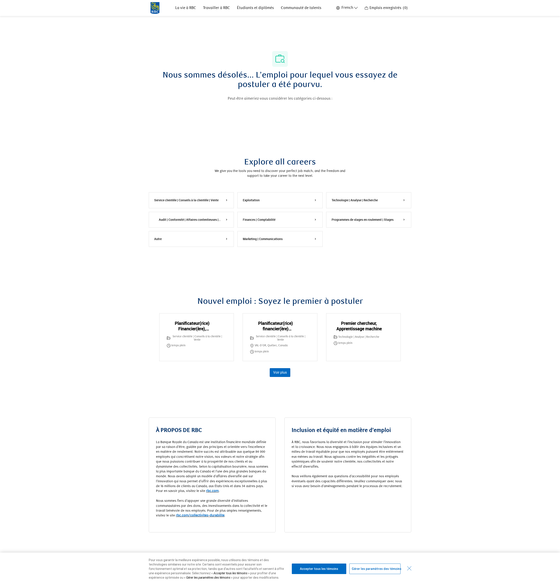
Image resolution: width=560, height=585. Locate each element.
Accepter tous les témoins (319, 569)
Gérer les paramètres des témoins (376, 569)
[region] (280, 569)
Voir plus (280, 372)
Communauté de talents (301, 8)
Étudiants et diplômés (255, 8)
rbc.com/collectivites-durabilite (200, 515)
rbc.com (212, 490)
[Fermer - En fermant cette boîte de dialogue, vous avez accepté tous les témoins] (409, 568)
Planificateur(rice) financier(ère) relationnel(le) (275, 325)
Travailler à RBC (216, 8)
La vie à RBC (185, 8)
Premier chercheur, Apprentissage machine (359, 325)
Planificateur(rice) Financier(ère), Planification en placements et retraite (192, 325)
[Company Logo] (155, 7)
